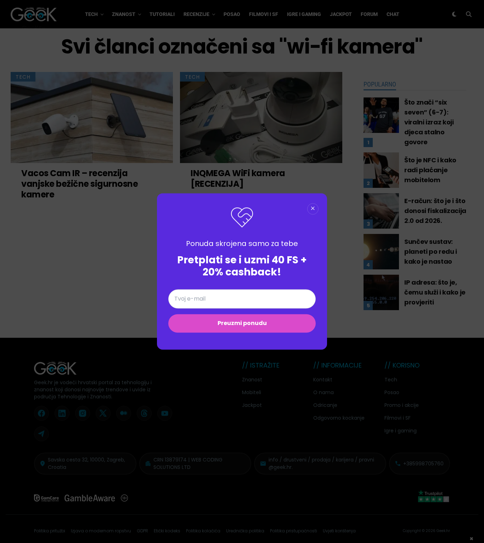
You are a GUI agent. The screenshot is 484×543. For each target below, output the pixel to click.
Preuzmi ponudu (242, 323)
